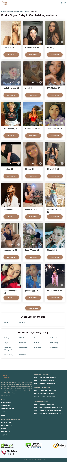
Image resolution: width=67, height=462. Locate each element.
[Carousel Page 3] (12, 244)
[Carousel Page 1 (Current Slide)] (10, 82)
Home (3, 11)
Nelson (36, 343)
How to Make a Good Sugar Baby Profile (48, 407)
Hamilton (22, 322)
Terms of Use (5, 405)
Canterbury (53, 347)
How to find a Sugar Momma (44, 380)
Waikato (27, 11)
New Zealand (10, 11)
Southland (53, 338)
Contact (4, 412)
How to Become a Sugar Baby (44, 404)
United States (6, 422)
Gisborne (37, 347)
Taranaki (37, 338)
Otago (6, 343)
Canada (4, 428)
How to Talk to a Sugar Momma (45, 377)
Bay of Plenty (8, 355)
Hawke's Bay (23, 347)
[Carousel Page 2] (33, 82)
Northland (22, 343)
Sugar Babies (19, 11)
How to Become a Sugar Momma (45, 383)
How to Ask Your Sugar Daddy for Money (48, 413)
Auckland (22, 355)
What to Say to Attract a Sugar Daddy (47, 410)
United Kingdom (6, 425)
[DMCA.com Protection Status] (7, 445)
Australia (4, 435)
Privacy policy (6, 402)
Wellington (7, 338)
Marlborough (54, 343)
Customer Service (7, 409)
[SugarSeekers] (5, 3)
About (3, 415)
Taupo (6, 322)
